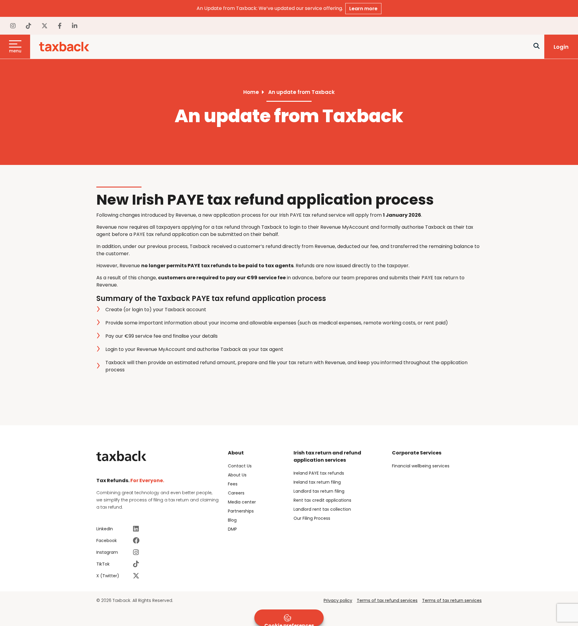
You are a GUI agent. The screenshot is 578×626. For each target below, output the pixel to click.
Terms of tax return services (452, 600)
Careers (236, 493)
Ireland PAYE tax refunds (319, 473)
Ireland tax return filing (317, 482)
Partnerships (241, 511)
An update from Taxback (301, 92)
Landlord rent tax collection (322, 509)
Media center (242, 502)
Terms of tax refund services (387, 600)
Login (561, 47)
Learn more (363, 8)
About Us (237, 475)
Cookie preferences (289, 624)
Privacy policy (338, 600)
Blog (232, 520)
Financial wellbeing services (420, 466)
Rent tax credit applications (322, 500)
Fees (233, 484)
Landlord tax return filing (319, 491)
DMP (232, 529)
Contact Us (240, 466)
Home (251, 92)
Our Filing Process (312, 518)
